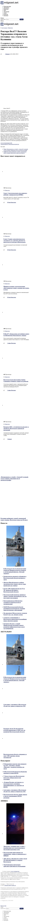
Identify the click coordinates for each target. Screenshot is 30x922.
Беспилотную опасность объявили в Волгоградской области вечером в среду (14, 578)
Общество (7, 190)
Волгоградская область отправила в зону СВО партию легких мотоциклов (15, 756)
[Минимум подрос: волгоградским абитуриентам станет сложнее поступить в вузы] (16, 265)
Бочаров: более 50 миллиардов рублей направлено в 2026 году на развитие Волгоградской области (14, 730)
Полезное (5, 15)
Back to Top (3, 905)
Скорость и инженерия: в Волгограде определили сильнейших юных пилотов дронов (15, 619)
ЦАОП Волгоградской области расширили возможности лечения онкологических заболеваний (14, 608)
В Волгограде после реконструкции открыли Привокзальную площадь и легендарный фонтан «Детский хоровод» (14, 571)
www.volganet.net (15, 871)
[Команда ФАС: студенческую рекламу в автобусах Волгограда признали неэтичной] (16, 406)
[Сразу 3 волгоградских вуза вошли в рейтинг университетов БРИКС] (16, 172)
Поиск (21, 19)
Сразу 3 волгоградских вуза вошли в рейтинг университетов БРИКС (15, 194)
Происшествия (7, 6)
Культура (5, 14)
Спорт (5, 13)
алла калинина (4, 143)
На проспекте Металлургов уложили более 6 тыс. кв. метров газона (15, 613)
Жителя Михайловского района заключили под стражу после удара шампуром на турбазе (14, 584)
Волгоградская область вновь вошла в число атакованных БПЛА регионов (15, 796)
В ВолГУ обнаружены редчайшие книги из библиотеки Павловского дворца (16, 334)
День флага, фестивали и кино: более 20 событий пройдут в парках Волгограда (15, 860)
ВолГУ (7, 144)
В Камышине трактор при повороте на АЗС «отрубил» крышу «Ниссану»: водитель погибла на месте (14, 766)
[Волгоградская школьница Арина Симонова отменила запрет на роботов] (16, 359)
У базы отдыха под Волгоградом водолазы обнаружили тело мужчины (13, 777)
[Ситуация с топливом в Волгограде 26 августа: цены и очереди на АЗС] (15, 693)
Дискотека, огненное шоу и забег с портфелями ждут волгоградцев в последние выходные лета (14, 848)
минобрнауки (12, 144)
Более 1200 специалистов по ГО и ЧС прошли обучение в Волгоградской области (14, 590)
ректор (17, 144)
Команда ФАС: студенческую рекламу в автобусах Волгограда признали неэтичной (16, 428)
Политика (5, 9)
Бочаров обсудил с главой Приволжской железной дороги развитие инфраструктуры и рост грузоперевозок (14, 626)
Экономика (6, 7)
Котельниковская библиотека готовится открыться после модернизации (12, 602)
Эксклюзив (6, 11)
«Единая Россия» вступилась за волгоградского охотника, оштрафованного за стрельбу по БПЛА (13, 784)
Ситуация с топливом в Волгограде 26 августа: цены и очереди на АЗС (14, 705)
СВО (4, 10)
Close (2, 907)
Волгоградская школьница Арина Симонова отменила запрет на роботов (15, 380)
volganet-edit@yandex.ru (10, 885)
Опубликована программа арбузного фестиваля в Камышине (14, 865)
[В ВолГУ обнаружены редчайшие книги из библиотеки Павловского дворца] (16, 313)
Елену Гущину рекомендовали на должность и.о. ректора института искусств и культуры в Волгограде (14, 240)
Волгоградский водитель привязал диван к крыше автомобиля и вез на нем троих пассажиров (15, 596)
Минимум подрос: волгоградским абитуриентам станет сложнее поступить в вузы (16, 288)
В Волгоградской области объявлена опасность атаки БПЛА (15, 772)
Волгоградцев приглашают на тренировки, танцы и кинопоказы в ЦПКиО (14, 854)
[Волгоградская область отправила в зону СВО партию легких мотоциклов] (15, 743)
